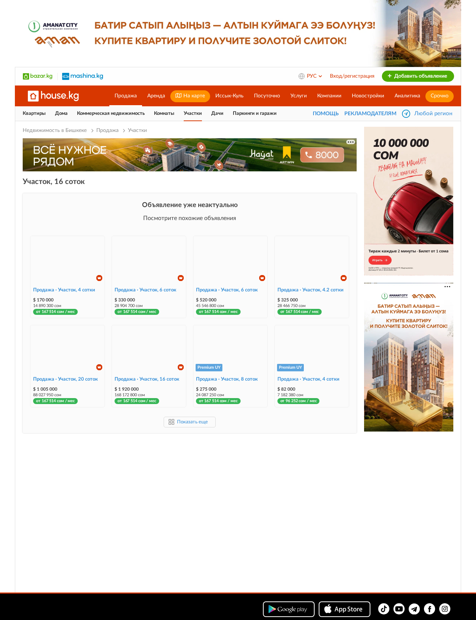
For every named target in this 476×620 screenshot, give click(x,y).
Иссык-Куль (229, 96)
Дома (61, 113)
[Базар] (37, 76)
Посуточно (267, 96)
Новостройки (368, 96)
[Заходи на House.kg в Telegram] (414, 608)
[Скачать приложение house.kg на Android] (289, 609)
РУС (312, 76)
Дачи (217, 113)
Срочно (439, 96)
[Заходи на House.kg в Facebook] (429, 608)
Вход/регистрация (352, 76)
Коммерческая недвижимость (111, 113)
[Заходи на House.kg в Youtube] (399, 608)
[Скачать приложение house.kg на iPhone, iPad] (344, 609)
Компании (329, 96)
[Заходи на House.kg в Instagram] (444, 608)
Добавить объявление (420, 76)
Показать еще (192, 422)
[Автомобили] (82, 76)
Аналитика (407, 96)
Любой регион (433, 113)
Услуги (298, 96)
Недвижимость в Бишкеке (55, 130)
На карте (193, 96)
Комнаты (164, 113)
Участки (193, 113)
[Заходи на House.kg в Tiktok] (383, 608)
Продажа (126, 96)
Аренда (156, 96)
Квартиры (34, 113)
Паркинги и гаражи (255, 113)
